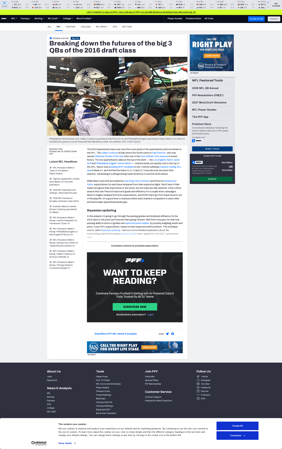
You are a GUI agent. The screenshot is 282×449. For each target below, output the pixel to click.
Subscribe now (135, 306)
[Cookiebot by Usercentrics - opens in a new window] (39, 443)
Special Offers (151, 380)
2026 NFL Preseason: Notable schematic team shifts (64, 199)
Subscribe (150, 377)
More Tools (212, 149)
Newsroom (52, 380)
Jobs (49, 377)
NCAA (4, 6)
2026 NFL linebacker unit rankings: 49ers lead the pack (63, 191)
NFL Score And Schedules (108, 384)
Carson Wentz (124, 163)
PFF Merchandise (153, 384)
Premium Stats (103, 391)
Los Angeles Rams (163, 160)
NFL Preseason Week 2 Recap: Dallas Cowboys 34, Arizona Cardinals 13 (62, 254)
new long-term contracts (137, 181)
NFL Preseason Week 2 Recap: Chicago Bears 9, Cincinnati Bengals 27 (61, 265)
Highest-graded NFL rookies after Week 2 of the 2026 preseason (64, 182)
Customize (235, 435)
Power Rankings (103, 395)
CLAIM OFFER (256, 19)
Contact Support (153, 397)
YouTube (205, 384)
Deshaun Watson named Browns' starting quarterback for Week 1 (63, 209)
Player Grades (102, 388)
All (49, 27)
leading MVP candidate (122, 167)
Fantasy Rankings (104, 406)
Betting (127, 27)
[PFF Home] (3, 19)
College (86, 27)
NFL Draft (102, 27)
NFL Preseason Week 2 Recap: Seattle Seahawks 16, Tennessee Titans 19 (63, 221)
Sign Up (75, 38)
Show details (65, 443)
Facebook (205, 388)
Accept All (237, 426)
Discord (204, 391)
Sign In (274, 19)
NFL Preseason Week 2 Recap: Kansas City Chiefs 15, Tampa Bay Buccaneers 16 (63, 243)
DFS (115, 27)
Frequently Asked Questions (158, 401)
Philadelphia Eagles (106, 163)
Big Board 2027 (103, 410)
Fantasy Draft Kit (104, 402)
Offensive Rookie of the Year (109, 156)
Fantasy (71, 27)
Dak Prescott (159, 153)
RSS (203, 399)
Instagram (205, 380)
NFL (4, 3)
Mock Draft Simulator (106, 413)
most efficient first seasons (154, 156)
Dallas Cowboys (109, 153)
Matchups (101, 399)
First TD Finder (103, 380)
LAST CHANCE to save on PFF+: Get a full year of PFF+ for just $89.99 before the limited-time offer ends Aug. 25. (141, 12)
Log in (150, 314)
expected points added (137, 223)
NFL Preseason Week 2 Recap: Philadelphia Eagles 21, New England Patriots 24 (63, 232)
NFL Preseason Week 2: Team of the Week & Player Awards (62, 171)
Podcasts (205, 395)
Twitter (204, 377)
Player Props (102, 377)
